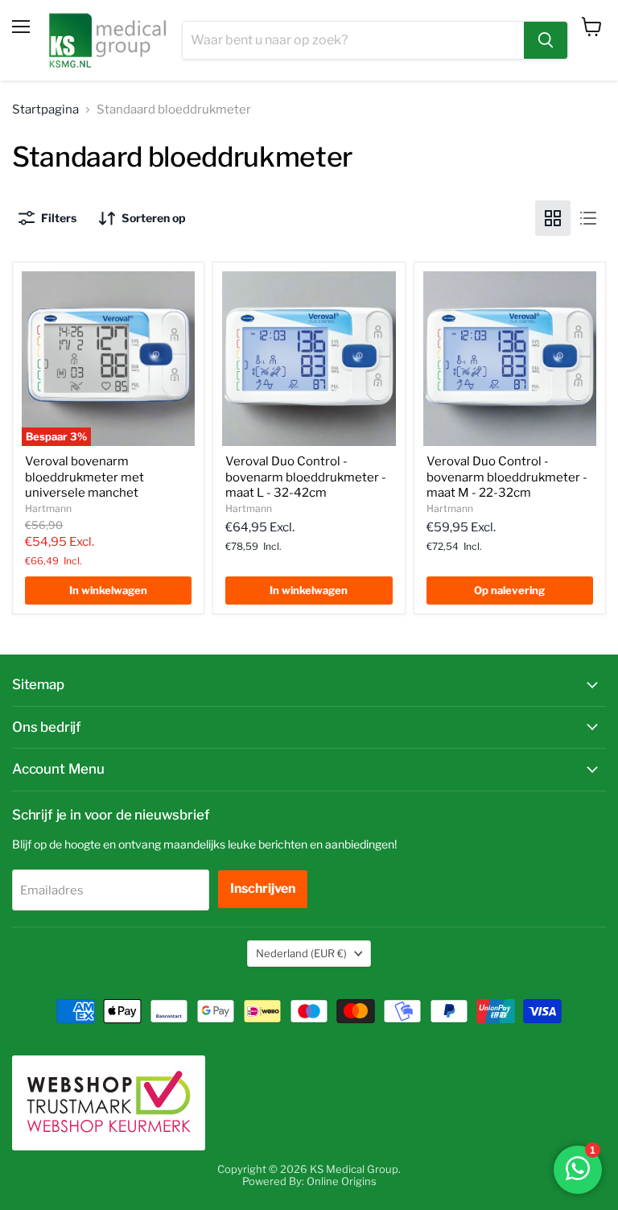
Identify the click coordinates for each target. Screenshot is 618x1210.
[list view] (588, 218)
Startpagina (45, 110)
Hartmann (48, 508)
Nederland (301, 953)
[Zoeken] (545, 40)
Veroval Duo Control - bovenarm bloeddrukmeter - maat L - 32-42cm (305, 477)
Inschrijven (262, 888)
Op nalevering (509, 590)
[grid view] (553, 218)
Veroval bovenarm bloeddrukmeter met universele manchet (84, 477)
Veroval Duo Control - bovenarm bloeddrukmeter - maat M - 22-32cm (506, 477)
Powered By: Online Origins (309, 1181)
